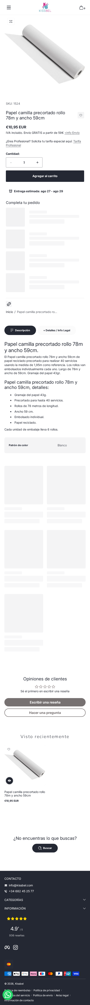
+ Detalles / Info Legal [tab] (56, 330)
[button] (81, 7)
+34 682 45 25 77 (21, 891)
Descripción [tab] (22, 330)
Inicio (9, 312)
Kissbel (19, 983)
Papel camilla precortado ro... (37, 312)
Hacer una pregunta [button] (45, 713)
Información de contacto (19, 1000)
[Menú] (8, 7)
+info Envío (72, 132)
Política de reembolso (17, 990)
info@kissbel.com (21, 885)
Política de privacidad (46, 990)
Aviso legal (62, 995)
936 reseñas (16, 935)
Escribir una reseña (45, 702)
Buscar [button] (47, 848)
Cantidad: (13, 153)
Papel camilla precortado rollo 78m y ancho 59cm (24, 793)
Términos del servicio (17, 995)
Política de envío (43, 995)
